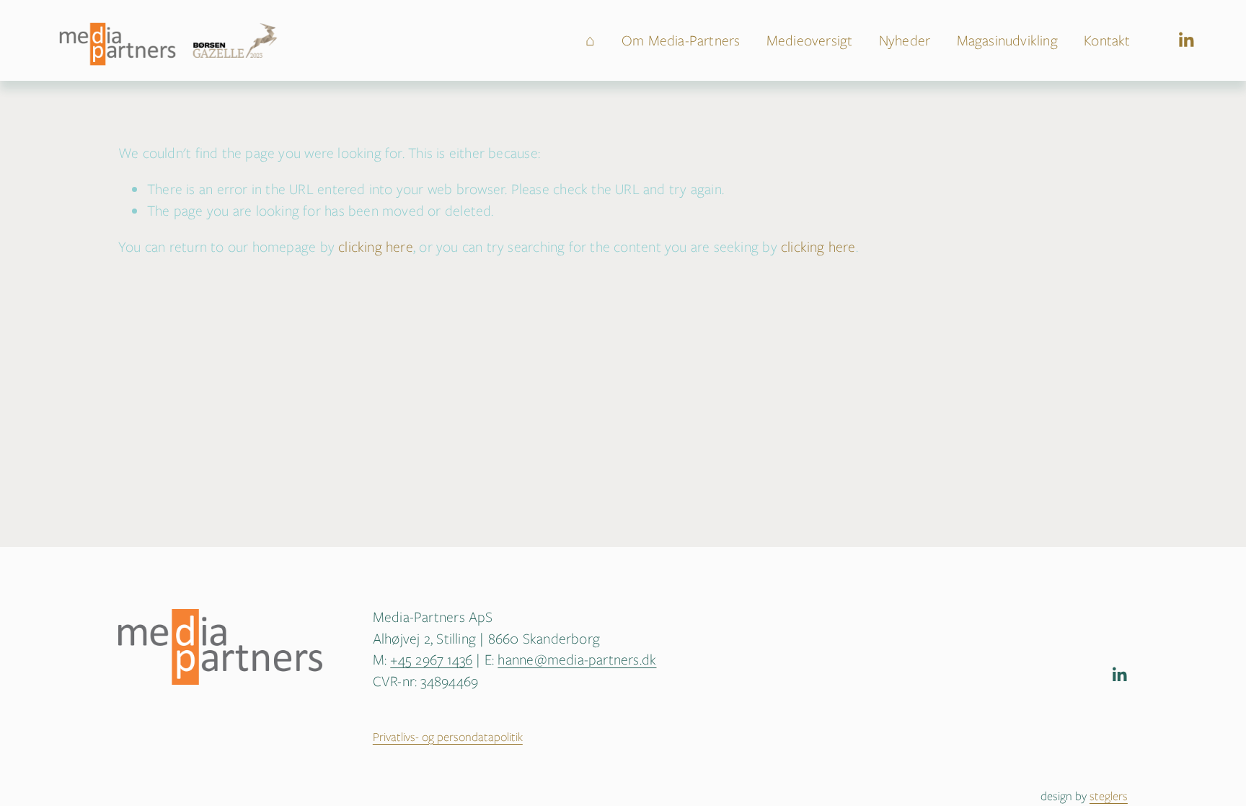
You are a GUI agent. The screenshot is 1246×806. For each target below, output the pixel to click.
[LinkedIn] (1185, 40)
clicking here (375, 246)
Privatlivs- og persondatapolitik (448, 737)
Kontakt (1107, 40)
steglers (1109, 796)
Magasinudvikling (1007, 40)
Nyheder (904, 40)
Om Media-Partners (681, 40)
